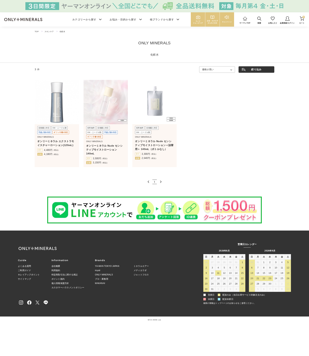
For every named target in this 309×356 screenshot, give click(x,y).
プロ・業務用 (101, 279)
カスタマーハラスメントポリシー (68, 287)
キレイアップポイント (29, 274)
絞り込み (256, 69)
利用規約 (56, 270)
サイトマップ (24, 279)
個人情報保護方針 (60, 283)
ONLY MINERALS (104, 274)
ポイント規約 (58, 279)
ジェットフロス (141, 274)
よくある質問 (24, 266)
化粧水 (62, 32)
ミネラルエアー (141, 266)
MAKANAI (100, 283)
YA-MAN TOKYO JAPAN (107, 266)
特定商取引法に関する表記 (65, 274)
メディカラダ (140, 270)
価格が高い (208, 69)
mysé (97, 270)
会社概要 (56, 266)
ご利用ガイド (24, 270)
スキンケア (49, 32)
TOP (37, 32)
